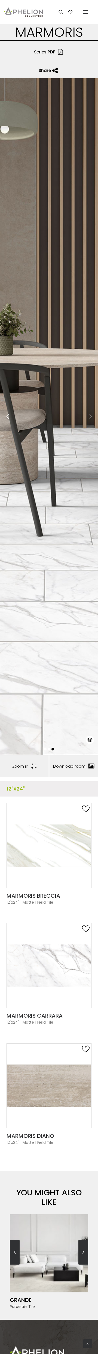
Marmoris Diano (30, 1136)
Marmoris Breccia (33, 896)
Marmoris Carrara (35, 1016)
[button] (45, 749)
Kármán (21, 1300)
